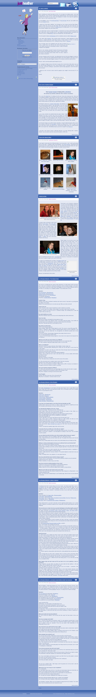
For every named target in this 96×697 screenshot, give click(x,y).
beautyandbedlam (50, 397)
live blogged (57, 256)
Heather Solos (41, 394)
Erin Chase (41, 500)
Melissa (45, 265)
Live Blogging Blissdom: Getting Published (48, 480)
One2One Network (47, 297)
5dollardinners (62, 500)
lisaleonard (57, 599)
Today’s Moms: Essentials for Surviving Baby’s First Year (59, 497)
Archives (19, 44)
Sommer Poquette (42, 398)
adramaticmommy (50, 293)
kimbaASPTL (55, 596)
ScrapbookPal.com (20, 72)
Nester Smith (41, 395)
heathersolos (48, 394)
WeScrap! (19, 74)
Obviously (69, 41)
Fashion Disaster (54, 87)
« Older (39, 688)
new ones (75, 212)
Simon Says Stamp (21, 73)
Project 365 (20, 43)
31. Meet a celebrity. (43, 8)
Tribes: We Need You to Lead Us (54, 423)
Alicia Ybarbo (41, 497)
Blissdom (49, 38)
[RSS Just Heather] (75, 6)
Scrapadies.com (20, 71)
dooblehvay (56, 593)
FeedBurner (29, 56)
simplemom (47, 296)
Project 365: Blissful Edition (45, 137)
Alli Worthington (53, 36)
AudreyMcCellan (50, 400)
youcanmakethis (60, 597)
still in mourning (67, 144)
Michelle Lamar (42, 295)
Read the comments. (75, 81)
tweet (61, 575)
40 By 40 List (20, 40)
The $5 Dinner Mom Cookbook (53, 500)
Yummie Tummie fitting (54, 103)
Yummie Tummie (52, 91)
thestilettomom (50, 292)
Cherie (40, 265)
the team (49, 264)
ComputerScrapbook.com (22, 69)
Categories (19, 62)
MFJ (52, 33)
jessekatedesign (58, 598)
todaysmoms (73, 497)
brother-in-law (58, 27)
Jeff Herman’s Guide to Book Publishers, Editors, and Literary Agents (63, 510)
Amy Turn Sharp (42, 593)
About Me (19, 39)
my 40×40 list (67, 91)
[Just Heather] (30, 6)
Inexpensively (50, 263)
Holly (65, 264)
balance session (61, 260)
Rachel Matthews (42, 399)
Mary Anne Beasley (42, 292)
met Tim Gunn (63, 20)
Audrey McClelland (42, 400)
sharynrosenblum (58, 495)
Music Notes (53, 11)
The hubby (62, 268)
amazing (65, 211)
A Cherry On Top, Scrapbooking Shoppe (24, 68)
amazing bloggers (70, 218)
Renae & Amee (60, 264)
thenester (47, 395)
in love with (53, 223)
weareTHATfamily (49, 496)
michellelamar (53, 295)
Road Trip (55, 140)
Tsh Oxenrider (41, 499)
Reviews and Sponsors (21, 45)
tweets (40, 236)
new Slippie (53, 124)
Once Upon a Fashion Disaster (46, 84)
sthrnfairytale (49, 399)
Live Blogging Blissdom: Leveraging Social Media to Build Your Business (55, 580)
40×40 (44, 21)
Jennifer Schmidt (42, 397)
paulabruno (54, 297)
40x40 (50, 11)
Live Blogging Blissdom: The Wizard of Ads (49, 279)
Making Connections (52, 199)
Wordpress (28, 693)
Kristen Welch (41, 496)
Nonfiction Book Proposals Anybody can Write (52, 523)
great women (45, 223)
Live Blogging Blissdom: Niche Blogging (48, 382)
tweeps (44, 236)
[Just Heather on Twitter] (62, 6)
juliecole (53, 594)
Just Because (51, 140)
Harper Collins (51, 495)
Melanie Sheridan (42, 293)
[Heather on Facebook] (69, 6)
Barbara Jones (73, 36)
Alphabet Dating (21, 41)
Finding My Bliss (42, 196)
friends (62, 211)
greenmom (49, 398)
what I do (70, 126)
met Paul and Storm (55, 20)
